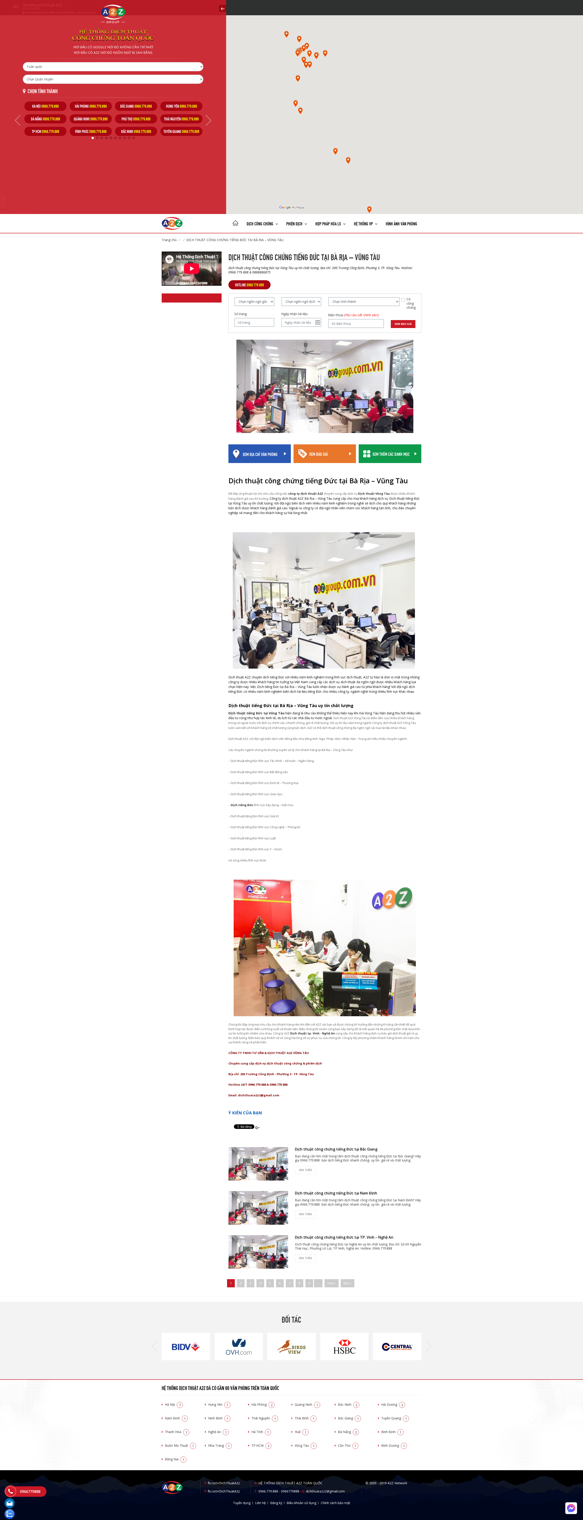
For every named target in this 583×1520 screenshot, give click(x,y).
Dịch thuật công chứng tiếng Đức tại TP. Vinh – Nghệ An (344, 1237)
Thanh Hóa (176, 1432)
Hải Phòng (262, 1404)
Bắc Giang (348, 1418)
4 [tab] (106, 138)
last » (347, 1283)
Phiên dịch (294, 223)
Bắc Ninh (347, 1404)
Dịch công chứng (260, 223)
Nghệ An (217, 1432)
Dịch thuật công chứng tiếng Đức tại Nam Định (336, 1193)
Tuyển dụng (242, 1503)
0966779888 (290, 1491)
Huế (301, 1432)
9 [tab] (129, 138)
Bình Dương (393, 1445)
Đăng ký (276, 1503)
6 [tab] (115, 138)
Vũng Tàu (305, 1445)
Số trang (240, 314)
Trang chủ (169, 240)
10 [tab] (133, 138)
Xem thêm (305, 1170)
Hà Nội (173, 1404)
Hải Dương (392, 1404)
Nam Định (175, 1418)
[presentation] (154, 1346)
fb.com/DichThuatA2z (224, 1483)
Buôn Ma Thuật (179, 1445)
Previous (17, 120)
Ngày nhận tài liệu (294, 314)
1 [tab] (92, 138)
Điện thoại (353, 315)
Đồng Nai (174, 1459)
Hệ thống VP (364, 223)
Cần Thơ (347, 1445)
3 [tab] (101, 138)
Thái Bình (305, 1418)
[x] (222, 8)
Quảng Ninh (306, 1404)
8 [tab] (124, 138)
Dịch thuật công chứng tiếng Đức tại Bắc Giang (336, 1149)
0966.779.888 (268, 1491)
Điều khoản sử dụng (301, 1503)
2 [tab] (97, 138)
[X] (235, 223)
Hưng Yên (218, 1404)
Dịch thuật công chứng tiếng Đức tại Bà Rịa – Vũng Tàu (235, 240)
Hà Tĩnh (260, 1432)
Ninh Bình (218, 1418)
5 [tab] (111, 138)
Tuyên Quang (394, 1418)
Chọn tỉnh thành (43, 90)
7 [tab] (120, 138)
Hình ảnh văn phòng (401, 223)
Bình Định (391, 1432)
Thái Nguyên (263, 1418)
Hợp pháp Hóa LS (328, 223)
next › (331, 1283)
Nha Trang (219, 1445)
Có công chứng (411, 303)
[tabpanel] (45, 119)
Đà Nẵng (347, 1432)
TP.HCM (260, 1445)
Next (208, 120)
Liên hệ (260, 1503)
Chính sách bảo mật (335, 1503)
